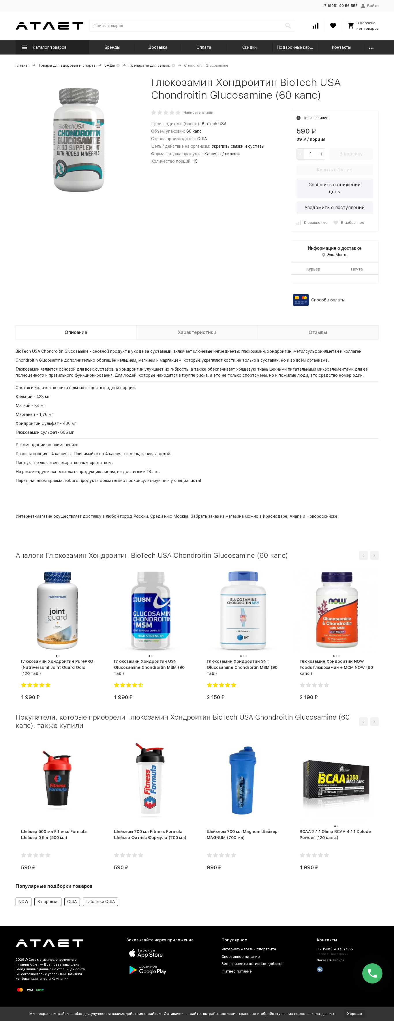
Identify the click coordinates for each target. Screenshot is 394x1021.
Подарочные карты (296, 47)
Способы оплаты (328, 300)
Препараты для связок (149, 65)
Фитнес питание (237, 971)
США (72, 901)
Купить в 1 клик (334, 169)
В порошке (48, 901)
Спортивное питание (241, 956)
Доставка (157, 47)
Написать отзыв (198, 112)
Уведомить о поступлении (335, 207)
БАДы (109, 65)
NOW (23, 901)
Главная (22, 65)
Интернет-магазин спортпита (249, 949)
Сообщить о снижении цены (335, 188)
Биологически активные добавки (252, 964)
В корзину (351, 154)
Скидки (249, 47)
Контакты (341, 47)
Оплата (203, 47)
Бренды (112, 47)
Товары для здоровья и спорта (66, 65)
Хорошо (354, 1013)
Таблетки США (100, 901)
